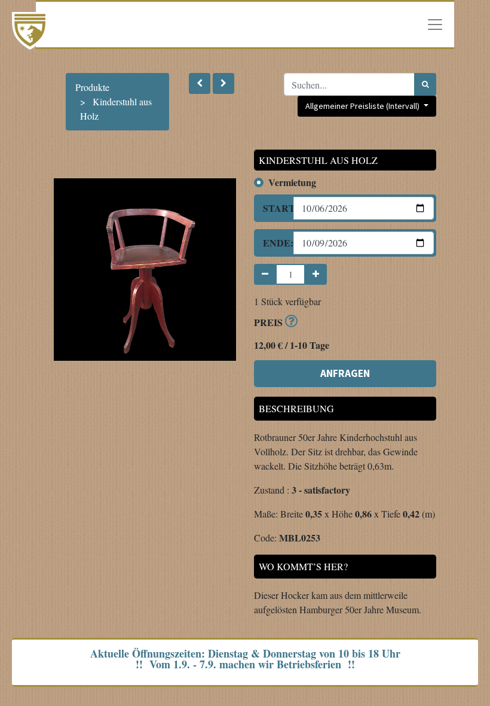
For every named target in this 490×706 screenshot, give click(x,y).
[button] (199, 83)
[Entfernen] (265, 274)
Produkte (92, 87)
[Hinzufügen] (316, 274)
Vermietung (292, 182)
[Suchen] (425, 84)
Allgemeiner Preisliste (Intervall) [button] (363, 106)
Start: (273, 208)
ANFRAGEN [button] (345, 373)
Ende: (273, 242)
